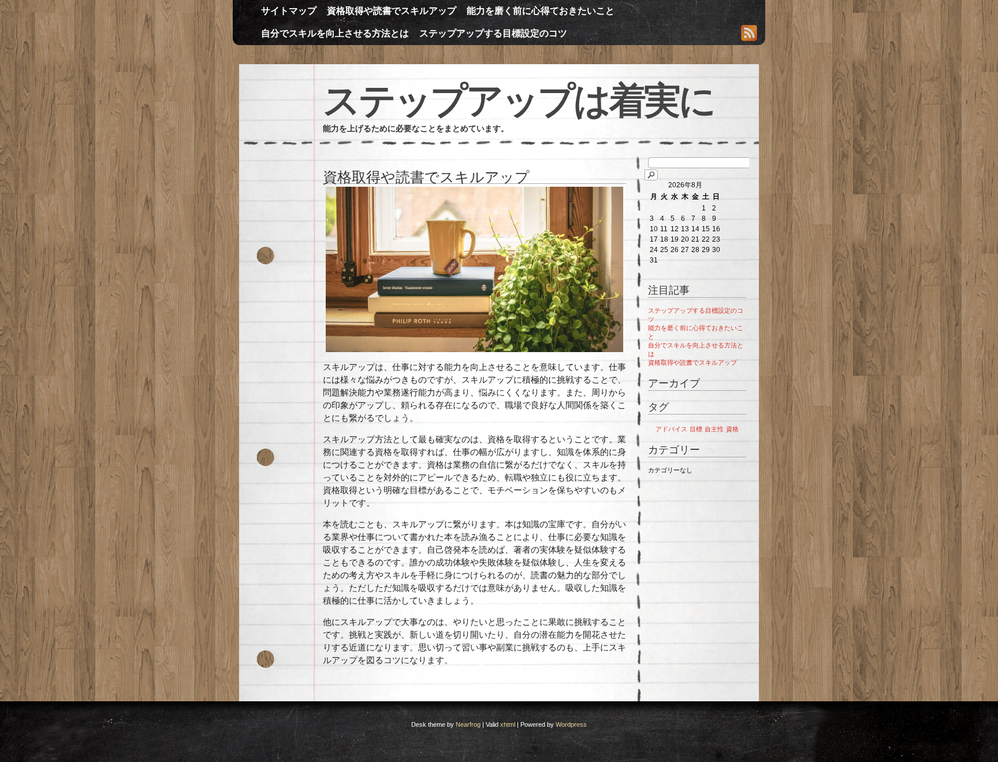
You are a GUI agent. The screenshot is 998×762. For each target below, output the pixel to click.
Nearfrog (468, 724)
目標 (696, 429)
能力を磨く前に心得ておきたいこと (541, 11)
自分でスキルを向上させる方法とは (335, 33)
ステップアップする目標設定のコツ (493, 33)
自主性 (714, 429)
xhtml (507, 724)
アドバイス (671, 429)
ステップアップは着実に (518, 100)
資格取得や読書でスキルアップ (391, 11)
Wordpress (571, 724)
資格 (732, 429)
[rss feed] (749, 34)
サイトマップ (288, 11)
